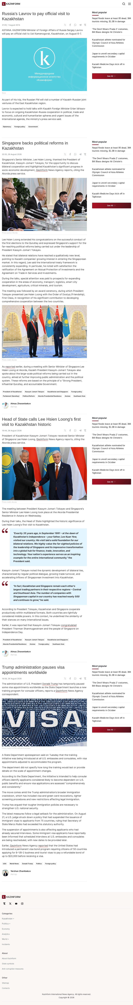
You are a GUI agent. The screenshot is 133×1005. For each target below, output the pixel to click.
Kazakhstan (7, 918)
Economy (6, 929)
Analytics (6, 934)
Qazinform (42, 170)
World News (14, 864)
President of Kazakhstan (12, 392)
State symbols (8, 963)
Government (33, 127)
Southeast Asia (79, 396)
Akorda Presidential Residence (49, 396)
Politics (39, 864)
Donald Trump (50, 683)
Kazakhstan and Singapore (58, 392)
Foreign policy (19, 127)
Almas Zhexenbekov (21, 403)
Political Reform (29, 396)
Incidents (6, 944)
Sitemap (5, 983)
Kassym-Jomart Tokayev (34, 392)
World (4, 939)
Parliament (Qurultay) (11, 396)
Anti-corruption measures (12, 969)
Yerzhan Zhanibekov (21, 871)
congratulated (69, 625)
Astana (67, 396)
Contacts (6, 988)
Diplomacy (7, 127)
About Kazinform (9, 958)
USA (4, 864)
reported (10, 366)
